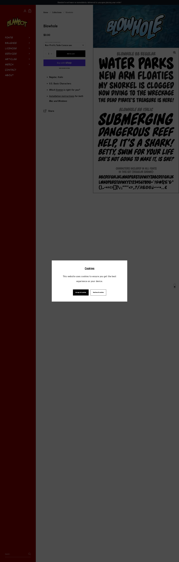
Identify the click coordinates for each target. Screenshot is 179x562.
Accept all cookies (80, 292)
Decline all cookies (98, 292)
